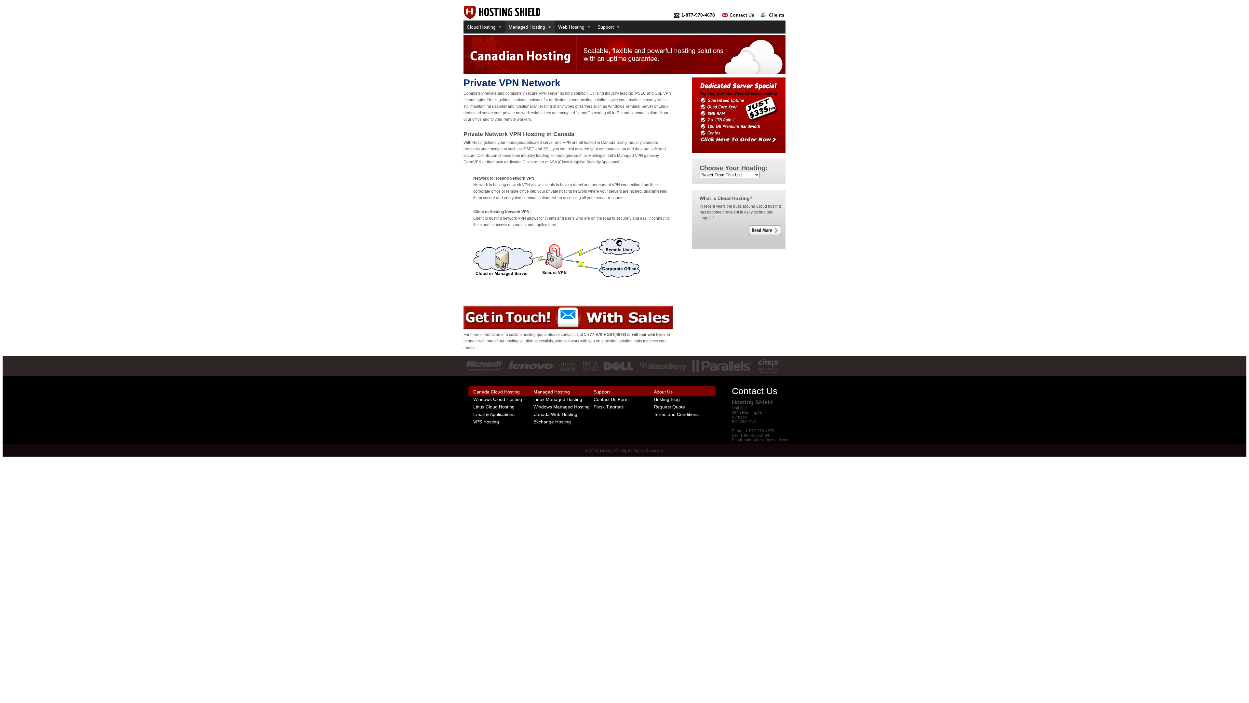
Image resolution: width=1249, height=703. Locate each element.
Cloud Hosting (481, 27)
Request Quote (669, 406)
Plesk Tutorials (609, 406)
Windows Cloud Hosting (497, 399)
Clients (777, 15)
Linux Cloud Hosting (494, 406)
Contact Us (742, 15)
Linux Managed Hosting (557, 399)
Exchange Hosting (552, 421)
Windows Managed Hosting (561, 406)
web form (656, 334)
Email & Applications (494, 414)
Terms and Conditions (676, 414)
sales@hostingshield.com (766, 440)
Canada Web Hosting (555, 414)
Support (606, 27)
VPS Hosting (486, 421)
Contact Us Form (611, 399)
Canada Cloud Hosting (496, 391)
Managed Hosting (527, 27)
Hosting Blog (667, 399)
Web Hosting (571, 27)
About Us (663, 391)
